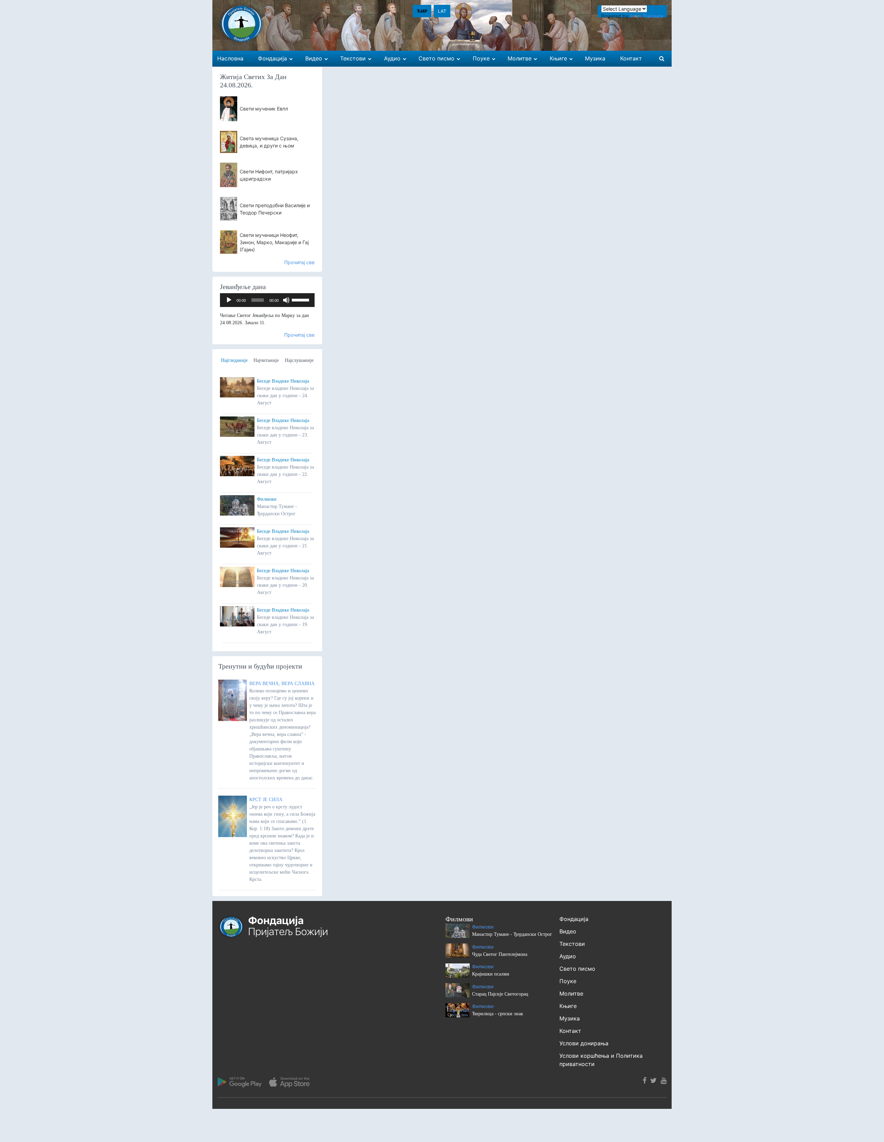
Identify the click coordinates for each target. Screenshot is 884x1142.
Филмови (267, 499)
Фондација (573, 918)
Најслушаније (299, 360)
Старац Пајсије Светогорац (500, 994)
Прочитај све (299, 262)
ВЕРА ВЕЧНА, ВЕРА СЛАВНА (282, 683)
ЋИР (422, 11)
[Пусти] (228, 300)
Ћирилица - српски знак (497, 1013)
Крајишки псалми (490, 974)
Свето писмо (577, 968)
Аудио (567, 956)
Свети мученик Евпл (264, 109)
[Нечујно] (286, 300)
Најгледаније (234, 360)
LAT (442, 11)
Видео (567, 931)
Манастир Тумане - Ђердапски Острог (512, 934)
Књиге (568, 1005)
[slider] (301, 299)
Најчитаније (266, 360)
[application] (267, 300)
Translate (653, 16)
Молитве (571, 993)
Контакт (570, 1030)
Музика (569, 1018)
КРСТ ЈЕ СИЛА (265, 799)
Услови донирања (583, 1043)
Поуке (567, 981)
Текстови (572, 943)
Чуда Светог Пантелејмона (499, 954)
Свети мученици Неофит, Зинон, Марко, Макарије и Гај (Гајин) (274, 242)
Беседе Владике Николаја (283, 381)
